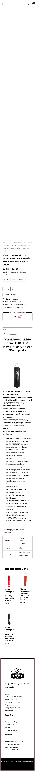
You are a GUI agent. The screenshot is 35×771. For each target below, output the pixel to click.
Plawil (21, 548)
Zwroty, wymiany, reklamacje (16, 702)
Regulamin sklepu (12, 705)
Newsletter (9, 710)
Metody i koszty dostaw (13, 697)
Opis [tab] (4, 330)
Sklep (7, 694)
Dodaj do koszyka (11, 294)
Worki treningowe (20, 243)
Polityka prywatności (13, 708)
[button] (28, 4)
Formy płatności (11, 699)
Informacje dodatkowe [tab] (11, 334)
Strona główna (7, 243)
